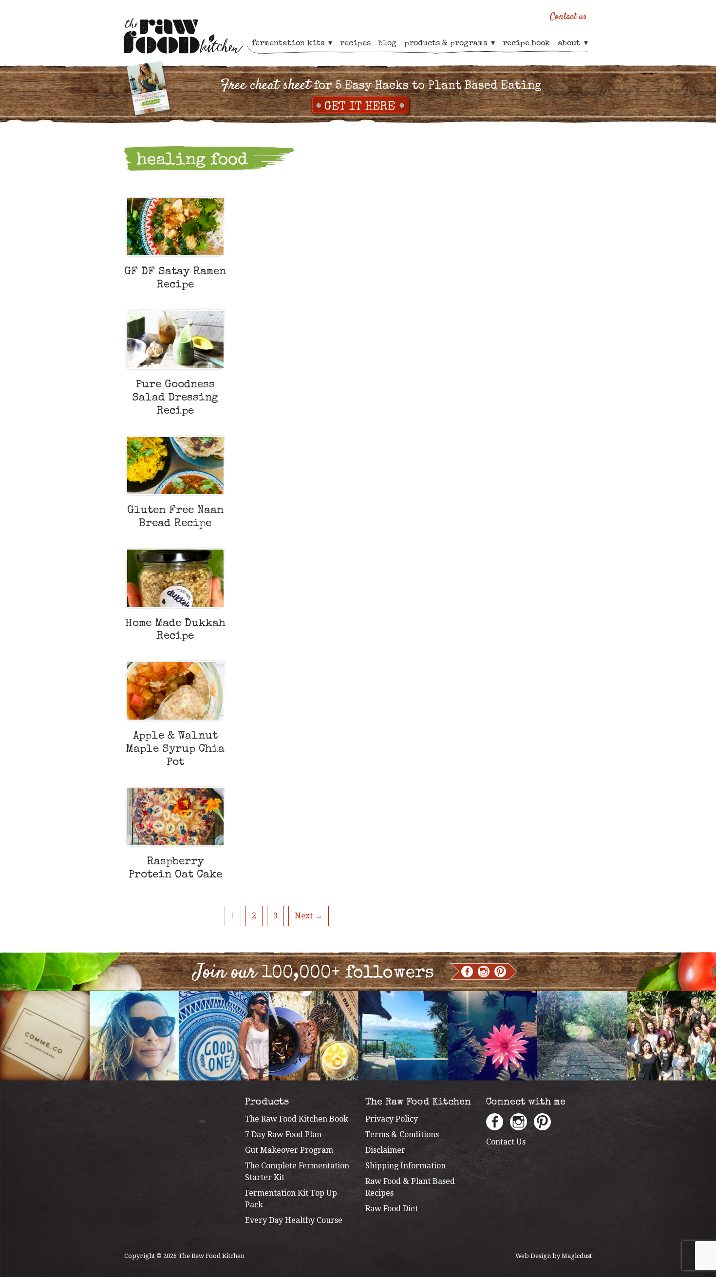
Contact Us (506, 1141)
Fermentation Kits (288, 44)
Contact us (568, 16)
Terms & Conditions (402, 1134)
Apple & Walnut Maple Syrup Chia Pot (175, 749)
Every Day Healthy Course (293, 1220)
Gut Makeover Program (289, 1150)
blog (387, 44)
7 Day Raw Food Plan (283, 1134)
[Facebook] (467, 971)
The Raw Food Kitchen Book (296, 1119)
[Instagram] (484, 971)
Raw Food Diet (391, 1208)
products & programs (445, 44)
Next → (308, 915)
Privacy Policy (391, 1119)
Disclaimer (385, 1150)
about (569, 44)
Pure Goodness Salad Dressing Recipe (175, 398)
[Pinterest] (500, 971)
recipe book (526, 44)
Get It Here (359, 107)
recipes (355, 44)
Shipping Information (405, 1165)
